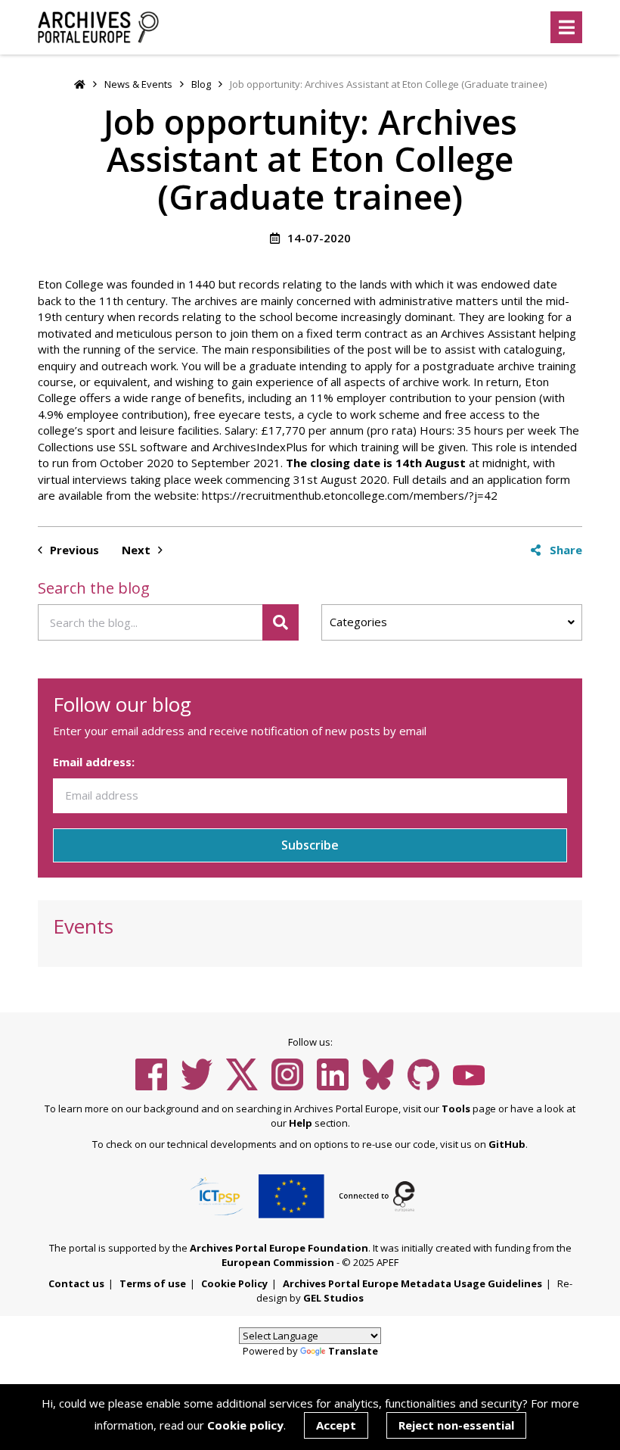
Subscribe (310, 845)
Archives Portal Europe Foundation (279, 1248)
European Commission (278, 1262)
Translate (353, 1351)
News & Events (138, 84)
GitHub (506, 1144)
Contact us (76, 1283)
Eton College (71, 284)
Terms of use (152, 1283)
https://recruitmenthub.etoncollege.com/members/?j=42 (350, 495)
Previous (73, 549)
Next (137, 549)
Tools (456, 1108)
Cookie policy (245, 1425)
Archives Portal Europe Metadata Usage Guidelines (412, 1283)
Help (300, 1123)
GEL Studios (333, 1298)
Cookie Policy (234, 1283)
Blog (201, 84)
